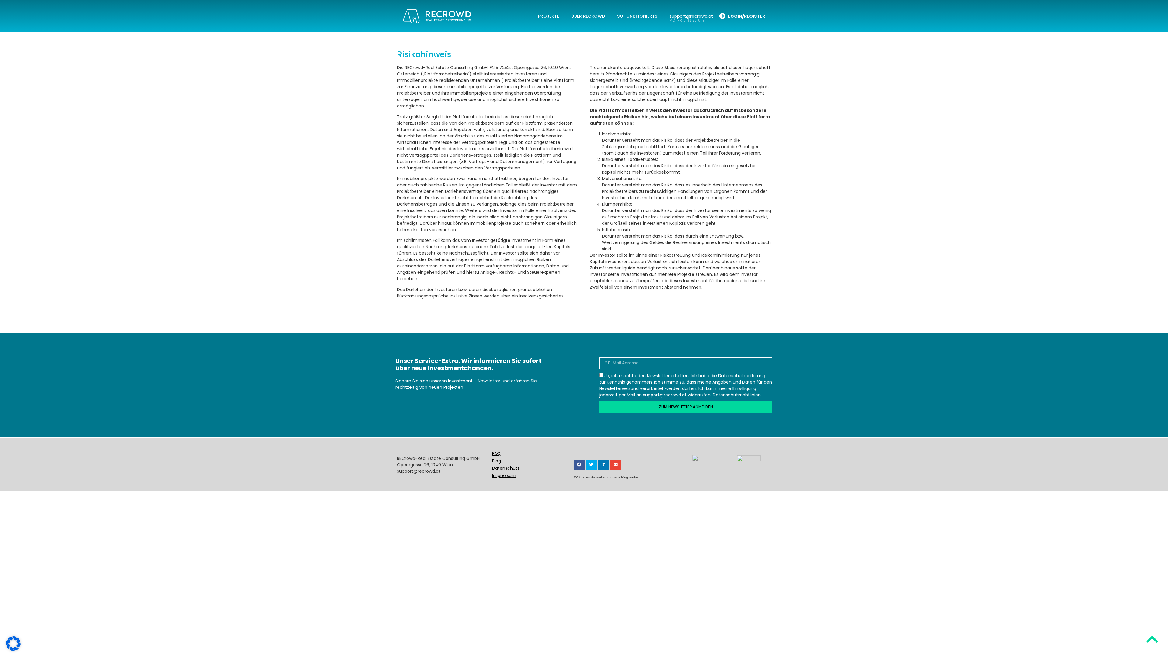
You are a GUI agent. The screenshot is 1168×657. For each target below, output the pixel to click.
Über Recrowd (588, 16)
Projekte (548, 16)
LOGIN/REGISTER (746, 16)
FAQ (496, 453)
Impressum (504, 475)
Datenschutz (506, 468)
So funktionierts (637, 16)
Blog (496, 461)
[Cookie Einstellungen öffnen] (13, 649)
